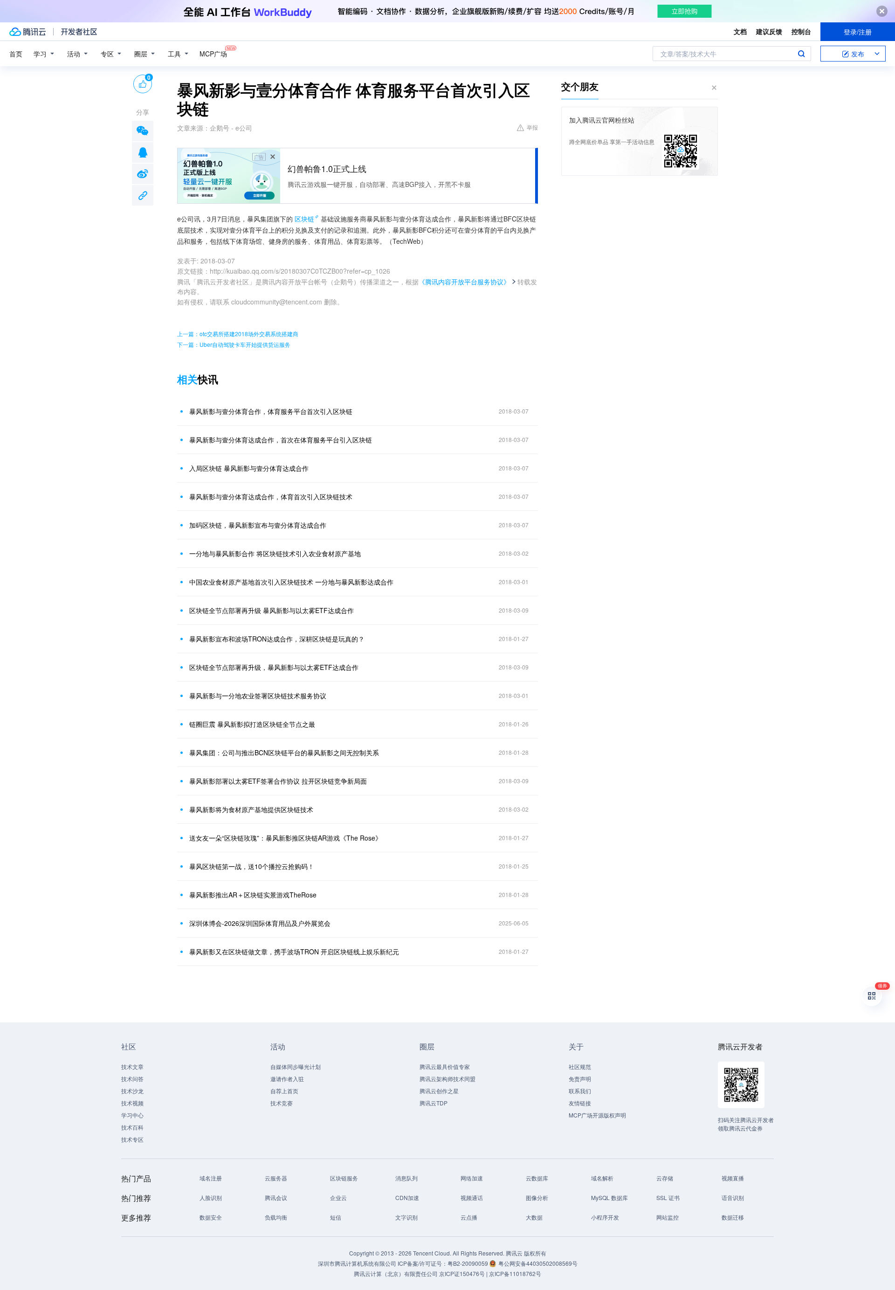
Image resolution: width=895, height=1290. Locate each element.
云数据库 (537, 1178)
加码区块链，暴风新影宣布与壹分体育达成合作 (257, 525)
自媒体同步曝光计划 (295, 1066)
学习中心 (132, 1115)
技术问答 (132, 1079)
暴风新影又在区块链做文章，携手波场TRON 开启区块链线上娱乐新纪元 (294, 951)
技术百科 (132, 1127)
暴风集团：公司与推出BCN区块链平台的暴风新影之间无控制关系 (284, 752)
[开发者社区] (79, 31)
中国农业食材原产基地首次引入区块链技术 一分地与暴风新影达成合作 (291, 581)
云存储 (664, 1178)
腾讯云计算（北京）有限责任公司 (396, 1273)
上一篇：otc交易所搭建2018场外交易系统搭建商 (237, 334)
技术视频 (132, 1103)
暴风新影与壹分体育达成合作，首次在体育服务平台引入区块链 (280, 439)
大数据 (534, 1217)
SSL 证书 (668, 1197)
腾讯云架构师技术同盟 (447, 1079)
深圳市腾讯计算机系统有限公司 (357, 1263)
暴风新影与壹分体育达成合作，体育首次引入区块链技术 (270, 496)
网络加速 (472, 1178)
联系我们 (580, 1091)
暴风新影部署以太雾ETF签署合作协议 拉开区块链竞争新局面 (278, 781)
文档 (740, 31)
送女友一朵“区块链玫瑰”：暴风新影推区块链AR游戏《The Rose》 (285, 837)
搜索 (801, 54)
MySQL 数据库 (609, 1197)
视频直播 (733, 1178)
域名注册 (211, 1178)
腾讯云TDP (434, 1103)
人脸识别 (211, 1197)
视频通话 (472, 1197)
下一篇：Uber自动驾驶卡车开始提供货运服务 (233, 344)
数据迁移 (733, 1217)
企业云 (338, 1197)
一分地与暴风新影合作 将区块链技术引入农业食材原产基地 (275, 553)
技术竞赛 (281, 1103)
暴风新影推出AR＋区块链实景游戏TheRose (253, 894)
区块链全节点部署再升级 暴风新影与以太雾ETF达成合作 (271, 610)
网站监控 (667, 1217)
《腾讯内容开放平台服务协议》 (464, 281)
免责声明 (580, 1079)
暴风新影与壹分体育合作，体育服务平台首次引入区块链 (270, 411)
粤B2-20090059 (468, 1263)
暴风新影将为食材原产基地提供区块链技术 (251, 809)
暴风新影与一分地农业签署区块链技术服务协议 (257, 695)
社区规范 (580, 1066)
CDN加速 (407, 1197)
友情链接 (580, 1103)
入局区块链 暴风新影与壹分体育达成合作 (249, 468)
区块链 (304, 218)
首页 (15, 53)
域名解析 (602, 1178)
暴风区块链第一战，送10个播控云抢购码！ (251, 866)
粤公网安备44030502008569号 (538, 1263)
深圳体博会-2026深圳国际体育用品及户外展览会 (259, 923)
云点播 (469, 1217)
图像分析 (537, 1197)
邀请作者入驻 (287, 1079)
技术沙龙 (132, 1091)
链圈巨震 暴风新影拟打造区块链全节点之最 (252, 724)
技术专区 (132, 1139)
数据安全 (211, 1217)
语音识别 (733, 1197)
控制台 (801, 31)
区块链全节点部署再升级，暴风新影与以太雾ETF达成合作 (273, 667)
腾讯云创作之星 (439, 1091)
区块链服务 (344, 1178)
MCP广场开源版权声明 (597, 1115)
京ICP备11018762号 (515, 1273)
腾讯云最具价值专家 (445, 1066)
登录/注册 (858, 31)
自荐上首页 (284, 1091)
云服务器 (276, 1178)
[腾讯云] (27, 32)
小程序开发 (605, 1217)
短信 (335, 1217)
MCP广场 (213, 53)
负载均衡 (276, 1217)
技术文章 (132, 1066)
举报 (532, 127)
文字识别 (406, 1217)
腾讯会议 (276, 1197)
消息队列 (406, 1178)
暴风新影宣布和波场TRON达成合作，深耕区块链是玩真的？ (277, 638)
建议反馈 (769, 31)
